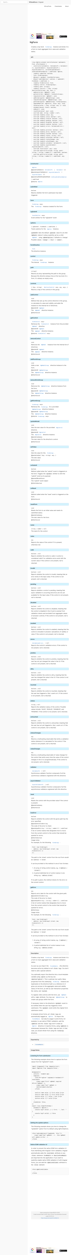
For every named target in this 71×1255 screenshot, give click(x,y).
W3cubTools (47, 6)
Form (33, 248)
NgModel (41, 308)
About (67, 6)
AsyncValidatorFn (54, 172)
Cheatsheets (58, 6)
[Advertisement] (49, 19)
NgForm (34, 167)
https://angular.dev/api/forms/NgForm (50, 1218)
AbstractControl (49, 287)
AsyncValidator (37, 174)
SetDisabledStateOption (58, 177)
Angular (41, 2)
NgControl (42, 432)
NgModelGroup (43, 370)
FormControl (36, 321)
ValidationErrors (37, 643)
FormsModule (39, 1044)
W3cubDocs (33, 2)
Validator (60, 170)
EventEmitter (36, 215)
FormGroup (35, 204)
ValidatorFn (48, 170)
